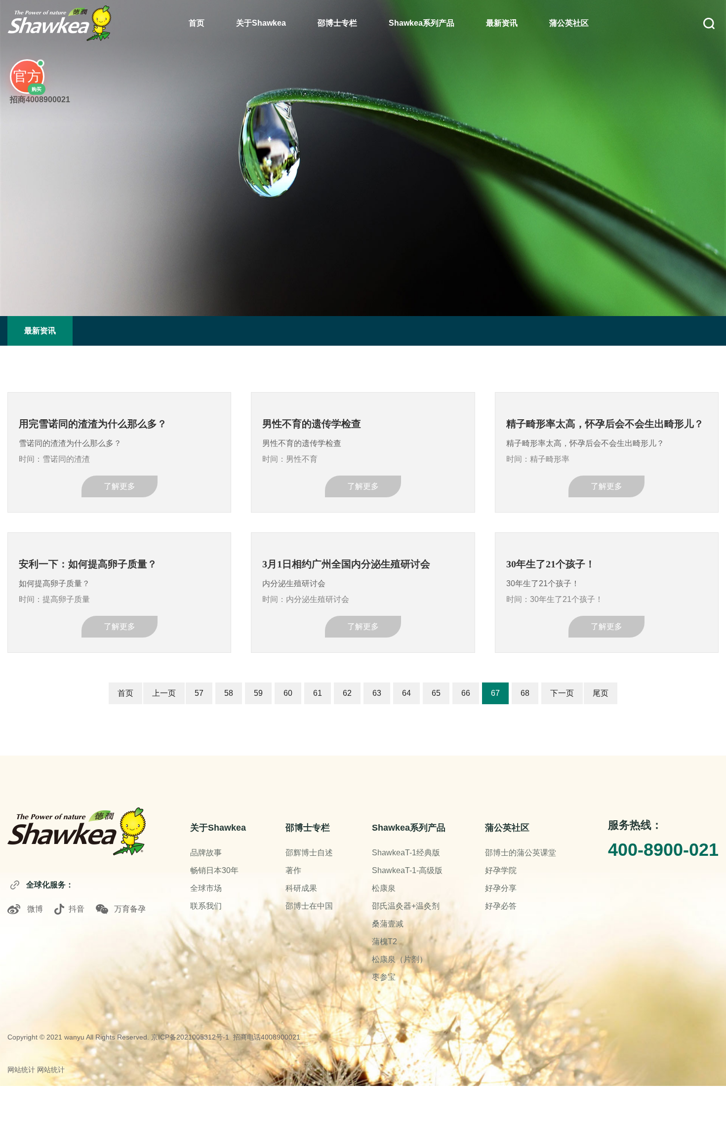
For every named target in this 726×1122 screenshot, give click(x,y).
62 (347, 693)
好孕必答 (501, 906)
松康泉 (384, 888)
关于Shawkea (261, 23)
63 (376, 693)
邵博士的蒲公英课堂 (520, 852)
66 (465, 693)
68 (525, 693)
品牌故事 (206, 852)
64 (406, 693)
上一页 (164, 693)
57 (199, 693)
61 (317, 693)
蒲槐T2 (384, 941)
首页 (196, 23)
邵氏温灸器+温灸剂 (406, 906)
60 (287, 693)
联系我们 (206, 906)
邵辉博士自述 (309, 852)
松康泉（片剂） (399, 959)
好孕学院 (501, 870)
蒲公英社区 (569, 23)
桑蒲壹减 (387, 924)
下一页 (562, 693)
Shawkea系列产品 (421, 23)
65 (436, 693)
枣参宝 (384, 977)
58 (228, 693)
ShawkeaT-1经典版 (406, 852)
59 (258, 693)
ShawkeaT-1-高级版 (407, 870)
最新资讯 (502, 23)
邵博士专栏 (337, 23)
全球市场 (206, 888)
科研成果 (301, 888)
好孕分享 (501, 888)
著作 (293, 870)
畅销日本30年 (214, 870)
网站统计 (21, 1070)
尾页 (600, 693)
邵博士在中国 (309, 906)
